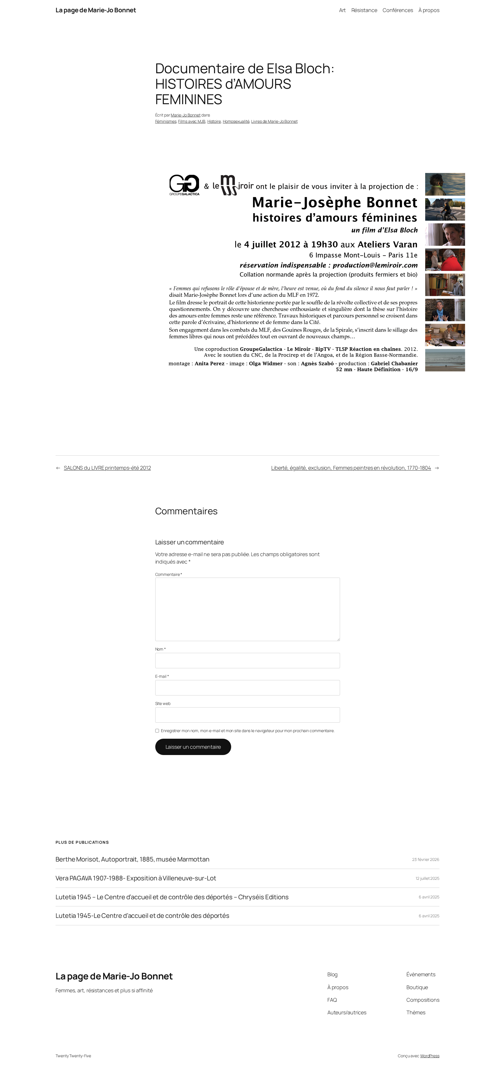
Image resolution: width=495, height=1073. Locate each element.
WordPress (429, 1055)
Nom (160, 649)
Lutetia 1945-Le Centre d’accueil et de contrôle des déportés (142, 915)
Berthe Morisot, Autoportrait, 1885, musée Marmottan (132, 859)
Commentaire (168, 574)
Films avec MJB (191, 121)
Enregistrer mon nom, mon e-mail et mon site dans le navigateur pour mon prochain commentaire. (248, 730)
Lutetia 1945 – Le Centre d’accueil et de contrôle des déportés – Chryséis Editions (172, 897)
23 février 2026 (425, 859)
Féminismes (165, 121)
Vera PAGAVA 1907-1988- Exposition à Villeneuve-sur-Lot (136, 878)
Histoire (214, 121)
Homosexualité (236, 121)
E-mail (162, 676)
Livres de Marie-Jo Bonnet (274, 121)
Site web (162, 703)
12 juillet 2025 (427, 878)
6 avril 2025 (429, 897)
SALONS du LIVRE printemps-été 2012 (107, 467)
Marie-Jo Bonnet (186, 115)
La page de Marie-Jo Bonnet (96, 10)
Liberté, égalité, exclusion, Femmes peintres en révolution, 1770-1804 (351, 467)
